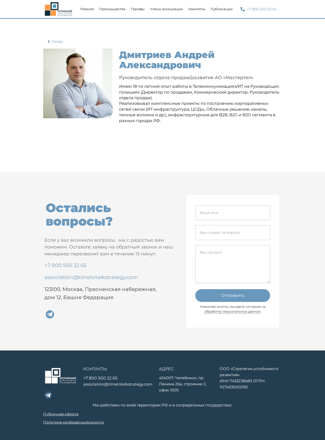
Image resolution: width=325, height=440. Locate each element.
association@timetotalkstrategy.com (91, 277)
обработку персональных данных (232, 311)
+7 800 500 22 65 (65, 265)
